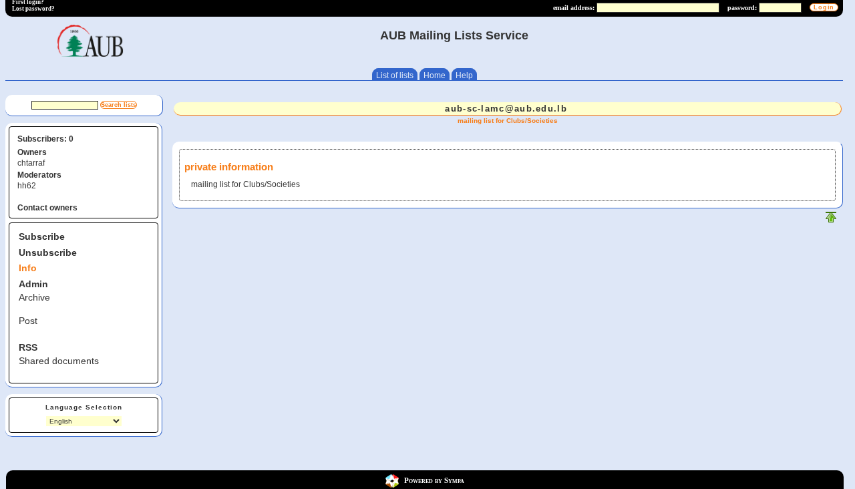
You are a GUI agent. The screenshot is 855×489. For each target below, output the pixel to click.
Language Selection (83, 407)
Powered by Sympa (434, 480)
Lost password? (33, 8)
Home (434, 75)
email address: (573, 7)
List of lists (394, 75)
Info (28, 268)
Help (464, 75)
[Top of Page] (831, 220)
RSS (28, 347)
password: (742, 7)
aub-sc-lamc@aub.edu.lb (506, 109)
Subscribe (42, 236)
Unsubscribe (48, 252)
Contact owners (47, 207)
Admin (33, 284)
